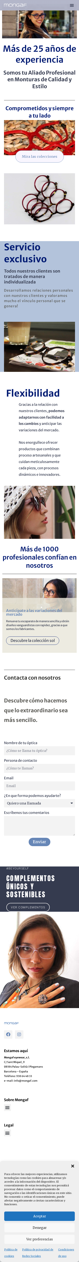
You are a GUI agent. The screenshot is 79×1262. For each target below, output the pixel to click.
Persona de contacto (20, 760)
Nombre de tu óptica (20, 743)
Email (8, 778)
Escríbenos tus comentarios (26, 813)
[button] (73, 1166)
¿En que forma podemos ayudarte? (32, 796)
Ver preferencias (39, 1239)
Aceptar (39, 1216)
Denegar (40, 1228)
